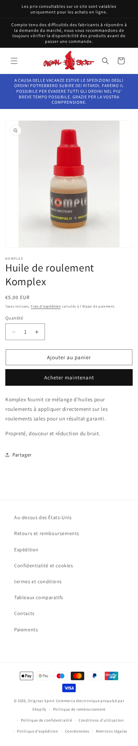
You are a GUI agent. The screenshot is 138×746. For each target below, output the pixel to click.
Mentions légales (111, 731)
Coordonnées (77, 731)
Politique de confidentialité (46, 720)
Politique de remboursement (79, 709)
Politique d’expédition (37, 731)
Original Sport (41, 700)
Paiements (26, 629)
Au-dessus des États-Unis (42, 517)
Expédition (26, 549)
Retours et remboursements (46, 533)
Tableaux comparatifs (38, 597)
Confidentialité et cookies (43, 565)
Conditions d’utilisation (101, 720)
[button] (14, 61)
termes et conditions (38, 581)
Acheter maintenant (69, 377)
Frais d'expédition (46, 306)
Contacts (24, 613)
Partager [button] (22, 455)
